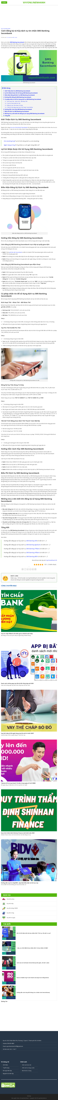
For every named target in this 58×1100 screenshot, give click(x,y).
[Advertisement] (29, 15)
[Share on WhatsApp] (22, 569)
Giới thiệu (5, 1065)
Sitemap (29, 1096)
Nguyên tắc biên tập (8, 1073)
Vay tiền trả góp (11, 917)
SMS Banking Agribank (33, 545)
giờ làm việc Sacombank (15, 252)
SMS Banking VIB (31, 541)
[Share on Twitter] (28, 569)
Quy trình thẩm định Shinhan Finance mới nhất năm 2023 (17, 833)
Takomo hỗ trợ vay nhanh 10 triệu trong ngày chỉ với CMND (18, 783)
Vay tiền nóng (10, 913)
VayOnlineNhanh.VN (51, 560)
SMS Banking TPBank (32, 549)
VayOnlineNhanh (29, 2)
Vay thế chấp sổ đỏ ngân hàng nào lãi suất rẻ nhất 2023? (17, 733)
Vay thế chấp (10, 903)
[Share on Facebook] (25, 569)
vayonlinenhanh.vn (42, 1098)
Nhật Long (14, 37)
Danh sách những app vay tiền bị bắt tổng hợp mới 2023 (17, 683)
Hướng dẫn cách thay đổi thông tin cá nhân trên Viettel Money (33, 992)
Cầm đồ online (10, 899)
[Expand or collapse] (55, 88)
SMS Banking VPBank (32, 552)
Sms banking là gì (9, 141)
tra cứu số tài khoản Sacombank (19, 127)
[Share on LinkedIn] (35, 569)
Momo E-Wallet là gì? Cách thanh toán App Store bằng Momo (33, 977)
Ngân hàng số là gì (9, 145)
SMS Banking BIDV (32, 556)
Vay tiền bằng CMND (12, 908)
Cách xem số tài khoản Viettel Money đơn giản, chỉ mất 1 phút (33, 962)
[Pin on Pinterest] (33, 569)
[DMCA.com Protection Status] (8, 1085)
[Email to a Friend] (30, 569)
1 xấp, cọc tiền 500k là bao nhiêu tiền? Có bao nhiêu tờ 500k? (32, 948)
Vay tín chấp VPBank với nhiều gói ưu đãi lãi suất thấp (17, 633)
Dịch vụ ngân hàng (5, 28)
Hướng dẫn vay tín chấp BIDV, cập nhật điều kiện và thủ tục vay (19, 883)
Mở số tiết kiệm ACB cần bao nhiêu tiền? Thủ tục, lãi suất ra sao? (34, 933)
